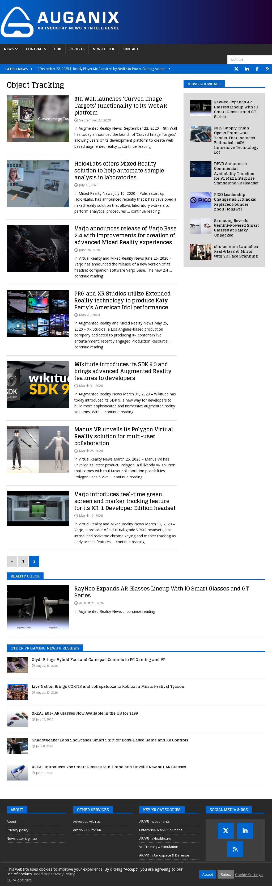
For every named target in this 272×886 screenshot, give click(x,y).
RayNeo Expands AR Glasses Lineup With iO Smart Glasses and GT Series (236, 109)
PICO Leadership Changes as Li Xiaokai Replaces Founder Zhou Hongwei (235, 201)
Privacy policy (17, 830)
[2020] (38, 118)
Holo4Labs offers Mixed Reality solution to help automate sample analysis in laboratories (119, 170)
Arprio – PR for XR (87, 830)
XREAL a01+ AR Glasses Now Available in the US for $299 (85, 713)
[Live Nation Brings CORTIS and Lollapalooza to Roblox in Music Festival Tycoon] (17, 692)
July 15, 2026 (44, 719)
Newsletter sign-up (22, 838)
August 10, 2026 (47, 692)
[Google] (267, 69)
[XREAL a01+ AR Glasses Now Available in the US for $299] (17, 719)
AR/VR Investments (154, 821)
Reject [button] (226, 874)
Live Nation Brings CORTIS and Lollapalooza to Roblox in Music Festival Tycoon (108, 686)
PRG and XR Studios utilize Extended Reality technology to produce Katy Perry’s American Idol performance (122, 300)
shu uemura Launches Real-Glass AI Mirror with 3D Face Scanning (236, 251)
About (11, 821)
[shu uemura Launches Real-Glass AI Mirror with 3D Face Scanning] (200, 252)
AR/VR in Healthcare (155, 838)
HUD (57, 49)
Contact (130, 49)
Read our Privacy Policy (54, 873)
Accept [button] (207, 874)
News (9, 49)
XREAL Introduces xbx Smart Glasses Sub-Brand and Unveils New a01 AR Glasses (109, 766)
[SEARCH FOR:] (249, 59)
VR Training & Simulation (158, 846)
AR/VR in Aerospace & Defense (164, 855)
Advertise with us (87, 821)
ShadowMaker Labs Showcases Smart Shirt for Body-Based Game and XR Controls (110, 740)
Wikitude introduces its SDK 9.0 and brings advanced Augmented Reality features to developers (123, 371)
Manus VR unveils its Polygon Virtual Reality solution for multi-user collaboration (123, 436)
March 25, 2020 (91, 450)
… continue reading (134, 146)
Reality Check (25, 576)
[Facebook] (257, 69)
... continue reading (139, 611)
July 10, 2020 (88, 185)
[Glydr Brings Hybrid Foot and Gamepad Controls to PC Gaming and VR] (17, 665)
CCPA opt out (19, 880)
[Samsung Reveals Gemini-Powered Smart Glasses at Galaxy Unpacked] (200, 226)
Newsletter (103, 49)
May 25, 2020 (89, 315)
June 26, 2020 (89, 249)
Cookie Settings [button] (249, 874)
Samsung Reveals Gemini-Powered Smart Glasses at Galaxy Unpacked (236, 227)
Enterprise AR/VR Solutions (160, 830)
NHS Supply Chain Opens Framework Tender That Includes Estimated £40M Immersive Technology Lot (236, 140)
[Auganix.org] (119, 40)
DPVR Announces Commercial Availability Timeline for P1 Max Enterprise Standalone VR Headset (236, 173)
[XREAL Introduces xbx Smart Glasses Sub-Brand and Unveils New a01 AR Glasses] (17, 772)
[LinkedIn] (246, 69)
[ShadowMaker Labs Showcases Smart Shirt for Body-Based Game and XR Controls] (17, 746)
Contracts (36, 49)
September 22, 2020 (95, 120)
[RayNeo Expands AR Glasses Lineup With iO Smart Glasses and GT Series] (200, 108)
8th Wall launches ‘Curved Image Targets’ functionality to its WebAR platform (120, 105)
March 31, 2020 (91, 385)
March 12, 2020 (91, 515)
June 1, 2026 (44, 773)
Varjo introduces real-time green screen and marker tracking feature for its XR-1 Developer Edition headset (125, 501)
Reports (77, 49)
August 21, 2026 (91, 603)
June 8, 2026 (44, 746)
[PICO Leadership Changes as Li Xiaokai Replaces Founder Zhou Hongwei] (200, 200)
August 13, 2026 (47, 666)
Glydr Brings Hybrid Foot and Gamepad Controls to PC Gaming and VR (98, 659)
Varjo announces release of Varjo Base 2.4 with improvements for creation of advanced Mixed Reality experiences (125, 235)
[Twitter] (236, 69)
